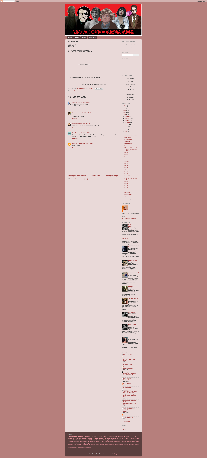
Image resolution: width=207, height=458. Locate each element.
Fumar (132, 444)
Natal (75, 444)
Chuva (93, 441)
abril (126, 197)
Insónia (73, 446)
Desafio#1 (127, 192)
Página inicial (95, 175)
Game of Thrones (120, 443)
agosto (127, 124)
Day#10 (126, 165)
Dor (74, 438)
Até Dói (118, 440)
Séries (108, 438)
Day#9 (126, 167)
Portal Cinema (127, 390)
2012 (124, 110)
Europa (137, 441)
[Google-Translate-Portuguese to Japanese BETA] (134, 45)
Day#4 (126, 183)
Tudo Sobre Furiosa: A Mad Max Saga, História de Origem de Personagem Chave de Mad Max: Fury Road (130, 394)
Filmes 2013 (92, 37)
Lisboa (133, 436)
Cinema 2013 (112, 444)
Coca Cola (99, 443)
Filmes (100, 436)
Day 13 (126, 157)
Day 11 (126, 163)
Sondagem (89, 438)
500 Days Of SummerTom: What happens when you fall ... (131, 149)
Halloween (137, 444)
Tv (127, 441)
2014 (124, 106)
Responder (75, 108)
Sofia (73, 102)
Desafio (76, 91)
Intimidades (77, 446)
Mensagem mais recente (77, 175)
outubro (127, 120)
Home (70, 37)
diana (73, 123)
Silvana (74, 112)
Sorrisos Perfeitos (128, 417)
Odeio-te (130, 246)
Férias (123, 438)
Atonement (127, 141)
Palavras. (130, 286)
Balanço (95, 443)
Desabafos (72, 437)
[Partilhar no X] (99, 89)
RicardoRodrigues (128, 211)
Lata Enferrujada (112, 436)
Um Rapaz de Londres (94, 444)
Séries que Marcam (115, 438)
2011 (124, 112)
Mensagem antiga (111, 175)
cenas (73, 447)
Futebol (83, 440)
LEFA (104, 438)
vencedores (88, 447)
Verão (103, 440)
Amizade (120, 436)
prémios (84, 447)
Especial (108, 443)
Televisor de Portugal (121, 446)
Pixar (94, 446)
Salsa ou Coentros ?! (129, 408)
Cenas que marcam (80, 438)
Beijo (125, 436)
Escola (122, 440)
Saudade (99, 446)
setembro (127, 122)
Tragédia (128, 446)
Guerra (87, 440)
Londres (126, 440)
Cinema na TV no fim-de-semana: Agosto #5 (129, 374)
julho (126, 127)
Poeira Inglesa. (128, 139)
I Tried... (126, 152)
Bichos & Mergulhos (129, 359)
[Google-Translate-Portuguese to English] (137, 45)
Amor (92, 436)
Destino (121, 444)
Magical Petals (127, 383)
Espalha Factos (131, 441)
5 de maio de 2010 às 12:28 (85, 143)
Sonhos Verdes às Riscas (130, 415)
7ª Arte (104, 436)
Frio (130, 444)
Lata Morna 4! (128, 143)
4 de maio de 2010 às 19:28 (82, 102)
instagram (80, 447)
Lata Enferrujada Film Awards (132, 443)
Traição (130, 338)
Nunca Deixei (127, 387)
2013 (124, 108)
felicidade (102, 444)
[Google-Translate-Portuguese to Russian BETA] (129, 48)
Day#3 (126, 185)
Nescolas (85, 446)
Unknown (74, 143)
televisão (77, 440)
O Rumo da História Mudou (107, 441)
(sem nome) (125, 238)
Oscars (137, 436)
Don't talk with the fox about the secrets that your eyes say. (130, 403)
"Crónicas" (92, 440)
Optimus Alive (79, 443)
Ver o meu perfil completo (129, 218)
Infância (69, 446)
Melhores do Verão (78, 441)
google (88, 443)
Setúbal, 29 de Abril (128, 379)
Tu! (125, 169)
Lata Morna (127, 173)
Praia (96, 446)
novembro (128, 118)
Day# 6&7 (127, 176)
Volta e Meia (126, 421)
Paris (115, 441)
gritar (76, 447)
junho (126, 129)
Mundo (84, 441)
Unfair (124, 360)
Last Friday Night (133, 260)
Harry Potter (108, 440)
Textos (76, 37)
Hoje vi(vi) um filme (128, 372)
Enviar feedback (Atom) (81, 179)
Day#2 (126, 188)
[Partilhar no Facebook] (101, 89)
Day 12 (126, 159)
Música (81, 446)
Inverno (73, 443)
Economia (98, 441)
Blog (128, 436)
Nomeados (90, 446)
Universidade (136, 446)
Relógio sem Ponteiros (129, 400)
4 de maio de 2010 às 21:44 (82, 123)
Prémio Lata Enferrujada (82, 444)
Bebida (129, 440)
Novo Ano (98, 440)
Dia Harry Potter (135, 440)
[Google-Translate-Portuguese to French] (126, 45)
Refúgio (126, 161)
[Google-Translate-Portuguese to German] (129, 45)
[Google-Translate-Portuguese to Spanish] (131, 48)
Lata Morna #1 (128, 194)
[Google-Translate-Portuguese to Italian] (131, 45)
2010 (124, 114)
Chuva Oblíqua (127, 364)
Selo (91, 441)
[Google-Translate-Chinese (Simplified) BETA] (124, 45)
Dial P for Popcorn (128, 367)
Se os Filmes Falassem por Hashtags (109, 446)
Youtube (114, 440)
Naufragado (131, 312)
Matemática (70, 444)
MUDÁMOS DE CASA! (128, 368)
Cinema (84, 37)
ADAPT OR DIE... (127, 354)
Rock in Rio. (127, 137)
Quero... (126, 154)
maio (126, 131)
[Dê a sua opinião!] (97, 89)
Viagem (84, 443)
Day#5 (126, 181)
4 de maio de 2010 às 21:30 (83, 112)
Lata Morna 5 (128, 133)
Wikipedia (70, 447)
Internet (69, 443)
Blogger (116, 454)
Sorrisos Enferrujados (121, 441)
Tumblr (131, 446)
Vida (95, 436)
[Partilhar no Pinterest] (102, 89)
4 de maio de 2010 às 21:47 (82, 132)
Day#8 (126, 171)
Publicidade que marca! (130, 135)
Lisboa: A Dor (132, 324)
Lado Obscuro (127, 378)
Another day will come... (130, 356)
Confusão (117, 444)
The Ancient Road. (129, 190)
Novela (101, 438)
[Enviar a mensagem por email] (96, 89)
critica (73, 440)
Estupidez (95, 438)
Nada (73, 132)
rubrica (127, 438)
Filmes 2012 (113, 443)
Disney (104, 443)
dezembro (128, 116)
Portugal (88, 441)
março (126, 199)
